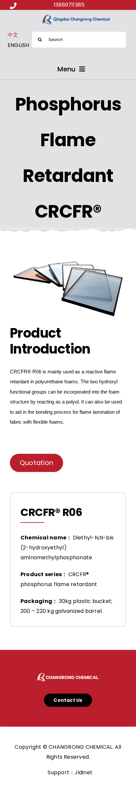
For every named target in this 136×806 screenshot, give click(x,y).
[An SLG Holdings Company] (68, 672)
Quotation (36, 462)
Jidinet (83, 772)
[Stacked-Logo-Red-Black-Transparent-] (76, 16)
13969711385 (69, 5)
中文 (13, 35)
